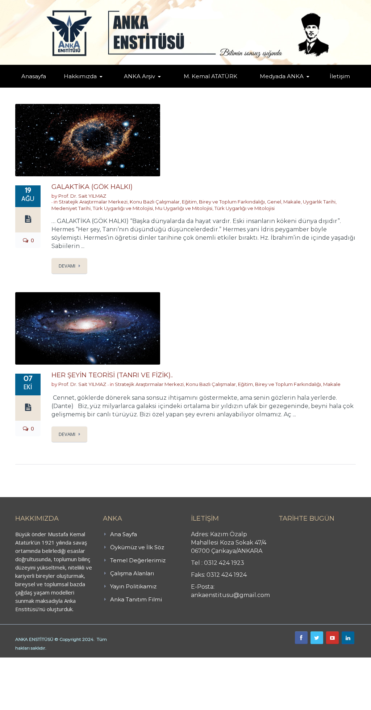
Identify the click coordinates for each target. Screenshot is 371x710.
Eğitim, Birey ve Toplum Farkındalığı (223, 202)
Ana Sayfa (123, 534)
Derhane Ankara (74, 661)
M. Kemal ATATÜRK (210, 76)
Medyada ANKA (282, 76)
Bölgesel (150, 86)
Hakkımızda (80, 76)
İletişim (340, 76)
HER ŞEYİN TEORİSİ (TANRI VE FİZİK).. (112, 375)
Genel (274, 202)
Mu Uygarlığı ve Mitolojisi (183, 208)
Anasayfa (33, 76)
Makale (292, 202)
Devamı (67, 265)
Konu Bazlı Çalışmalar (155, 202)
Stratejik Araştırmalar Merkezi (93, 202)
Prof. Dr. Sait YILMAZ (82, 196)
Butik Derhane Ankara (26, 661)
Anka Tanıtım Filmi (136, 599)
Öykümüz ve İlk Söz (137, 547)
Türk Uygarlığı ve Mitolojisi (123, 208)
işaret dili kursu (114, 661)
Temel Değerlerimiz (138, 560)
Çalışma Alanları (132, 573)
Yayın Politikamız (133, 586)
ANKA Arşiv (139, 76)
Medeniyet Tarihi (71, 208)
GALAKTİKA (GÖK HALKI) (92, 187)
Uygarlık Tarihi (319, 202)
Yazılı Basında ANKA (285, 86)
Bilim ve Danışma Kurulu (90, 86)
